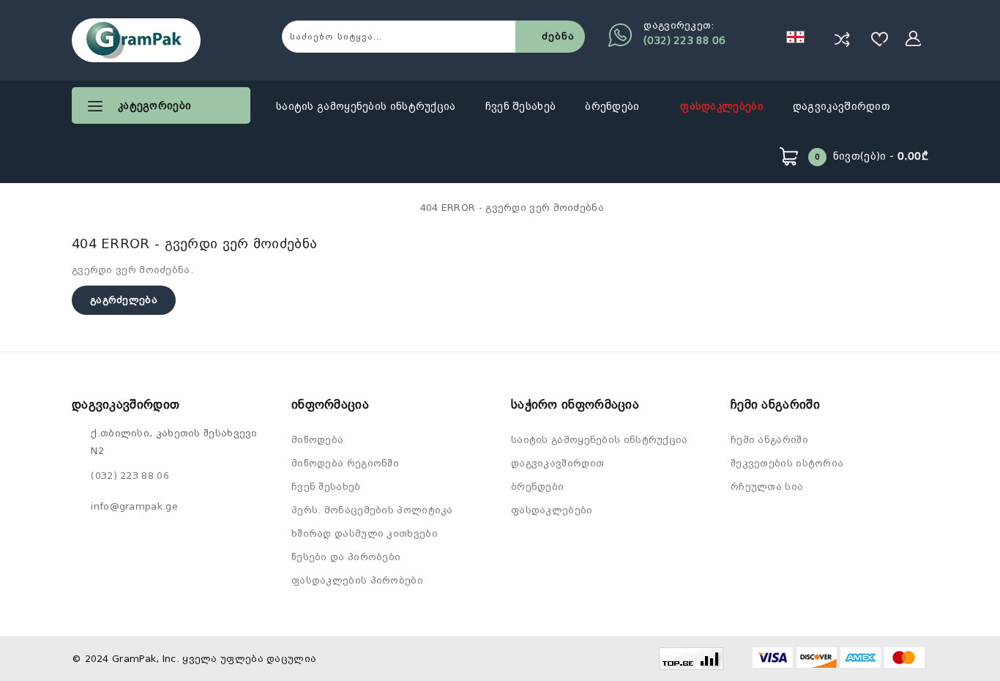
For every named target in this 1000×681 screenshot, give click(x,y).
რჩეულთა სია (767, 486)
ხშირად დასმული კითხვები (364, 533)
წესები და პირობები (345, 556)
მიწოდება (317, 439)
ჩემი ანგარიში (769, 439)
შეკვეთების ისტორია (787, 463)
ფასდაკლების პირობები (357, 580)
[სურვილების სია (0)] (880, 38)
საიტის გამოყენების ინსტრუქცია (366, 106)
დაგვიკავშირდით (841, 106)
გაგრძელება (123, 299)
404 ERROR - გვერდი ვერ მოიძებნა (512, 207)
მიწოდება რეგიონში (345, 463)
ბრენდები (614, 106)
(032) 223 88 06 (684, 40)
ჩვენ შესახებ (520, 106)
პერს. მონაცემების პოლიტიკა (372, 510)
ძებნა (558, 36)
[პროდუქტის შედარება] (842, 38)
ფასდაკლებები (722, 106)
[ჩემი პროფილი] (913, 38)
